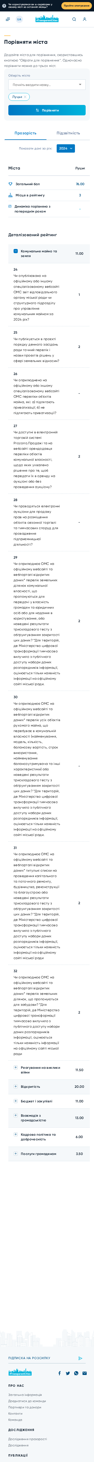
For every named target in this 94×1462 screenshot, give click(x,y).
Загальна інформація (25, 1395)
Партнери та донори (24, 1407)
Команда (15, 1420)
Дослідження (18, 1445)
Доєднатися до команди (27, 1401)
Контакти (15, 1413)
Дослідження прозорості (27, 1439)
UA (19, 19)
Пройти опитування (76, 5)
